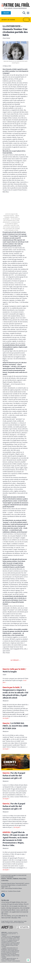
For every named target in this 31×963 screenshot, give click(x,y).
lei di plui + (6, 718)
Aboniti (6, 13)
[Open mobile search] (24, 13)
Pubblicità (15, 878)
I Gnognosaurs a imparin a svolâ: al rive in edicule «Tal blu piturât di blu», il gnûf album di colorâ (15, 692)
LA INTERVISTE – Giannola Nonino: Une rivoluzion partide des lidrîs (15, 31)
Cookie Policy (4, 880)
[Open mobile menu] (28, 13)
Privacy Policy (22, 878)
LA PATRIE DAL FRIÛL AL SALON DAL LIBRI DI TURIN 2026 (15, 726)
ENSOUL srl (4, 891)
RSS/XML (9, 878)
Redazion (3, 878)
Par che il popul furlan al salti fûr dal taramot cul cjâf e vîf (14, 775)
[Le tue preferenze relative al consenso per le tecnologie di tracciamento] (28, 960)
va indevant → (16, 660)
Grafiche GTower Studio (14, 891)
